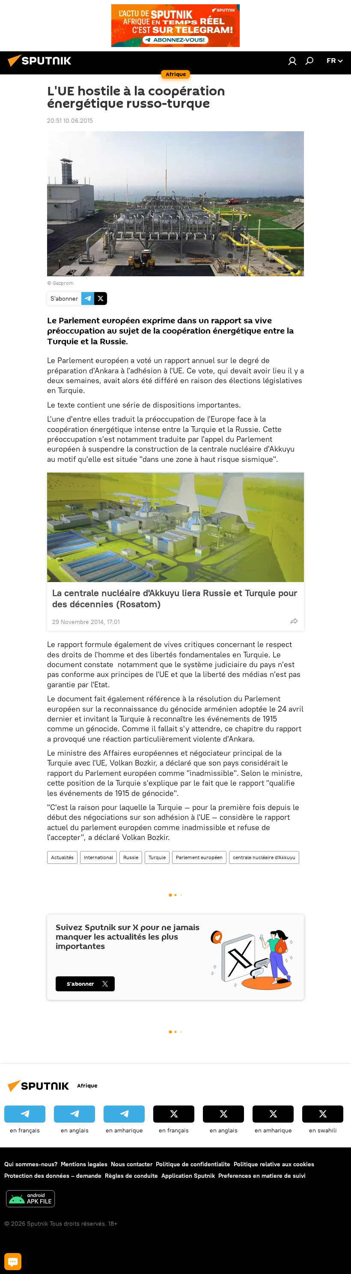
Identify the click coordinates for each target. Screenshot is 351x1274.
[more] (294, 621)
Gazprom (63, 283)
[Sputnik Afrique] (42, 68)
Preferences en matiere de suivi (262, 1175)
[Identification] (292, 60)
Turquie (157, 857)
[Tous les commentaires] (12, 1261)
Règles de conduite (131, 1175)
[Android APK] (30, 1199)
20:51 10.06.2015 (70, 120)
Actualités (62, 857)
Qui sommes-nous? (30, 1164)
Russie (130, 857)
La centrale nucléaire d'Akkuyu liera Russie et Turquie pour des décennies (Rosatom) (174, 598)
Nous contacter (131, 1164)
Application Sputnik (188, 1175)
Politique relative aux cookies (274, 1164)
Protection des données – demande (52, 1175)
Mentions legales (84, 1164)
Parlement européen (199, 857)
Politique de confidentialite (193, 1164)
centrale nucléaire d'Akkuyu (264, 857)
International (98, 857)
